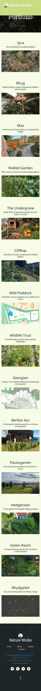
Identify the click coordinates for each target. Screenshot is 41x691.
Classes (22, 649)
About (19, 646)
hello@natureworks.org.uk (23, 655)
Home (16, 26)
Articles (31, 646)
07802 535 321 (23, 658)
